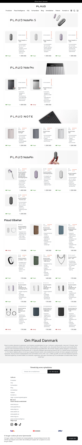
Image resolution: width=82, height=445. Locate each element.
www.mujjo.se (14, 416)
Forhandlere (35, 10)
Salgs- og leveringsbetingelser (18, 397)
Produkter (9, 10)
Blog (42, 10)
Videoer (57, 10)
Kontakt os (65, 10)
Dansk (14, 400)
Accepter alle (72, 438)
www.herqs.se (14, 404)
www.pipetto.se (14, 414)
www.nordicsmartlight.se (17, 419)
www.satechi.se (14, 411)
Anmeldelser (49, 10)
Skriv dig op (54, 371)
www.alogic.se (14, 409)
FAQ (28, 10)
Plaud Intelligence (19, 10)
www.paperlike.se (15, 407)
